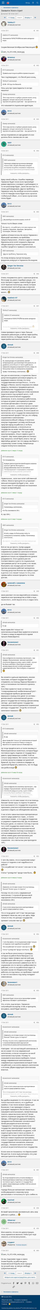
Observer (11, 1220)
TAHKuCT (11, 22)
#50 (37, 618)
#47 (37, 306)
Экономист (12, 982)
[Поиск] (37, 3)
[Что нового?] (33, 3)
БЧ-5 (9, 111)
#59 (37, 1228)
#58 (37, 1208)
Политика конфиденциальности (13, 1302)
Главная (4, 1304)
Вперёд (27, 18)
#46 (37, 274)
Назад (12, 18)
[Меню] (3, 3)
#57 (37, 1170)
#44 (37, 151)
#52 (37, 724)
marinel (5, 14)
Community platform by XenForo (19, 1308)
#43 (37, 119)
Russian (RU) (7, 1297)
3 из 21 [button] (19, 18)
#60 (37, 1250)
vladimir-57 (12, 298)
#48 (37, 353)
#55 (37, 990)
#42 (37, 65)
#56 (37, 1022)
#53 (37, 856)
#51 (37, 650)
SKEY (9, 142)
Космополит (13, 642)
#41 (37, 31)
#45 (37, 212)
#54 (37, 934)
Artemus (11, 57)
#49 (37, 591)
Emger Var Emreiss (15, 265)
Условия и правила (20, 1300)
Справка (29, 1302)
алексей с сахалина (16, 583)
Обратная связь (7, 1300)
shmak (10, 345)
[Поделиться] (34, 30)
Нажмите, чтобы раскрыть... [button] (20, 173)
